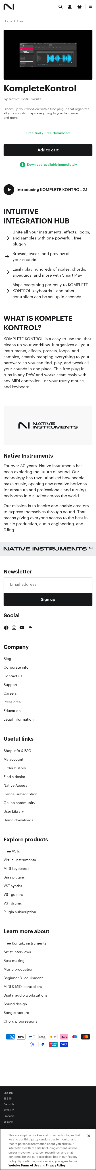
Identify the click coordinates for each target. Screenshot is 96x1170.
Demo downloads (18, 820)
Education (12, 710)
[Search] (60, 7)
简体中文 (9, 1110)
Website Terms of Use (23, 1165)
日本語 (8, 1098)
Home (8, 21)
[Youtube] (22, 627)
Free (20, 21)
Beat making (14, 960)
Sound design (15, 1004)
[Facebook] (6, 627)
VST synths (13, 886)
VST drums (13, 903)
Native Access (15, 785)
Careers (10, 693)
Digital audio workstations (26, 995)
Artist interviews (17, 952)
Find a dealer (14, 776)
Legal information (19, 719)
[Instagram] (14, 627)
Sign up (48, 599)
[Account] (70, 7)
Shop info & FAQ (17, 750)
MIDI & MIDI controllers (23, 986)
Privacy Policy (55, 1165)
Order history (15, 768)
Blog (7, 658)
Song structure (16, 1012)
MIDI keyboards (16, 868)
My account (13, 759)
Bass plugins (14, 877)
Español (8, 1121)
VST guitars (13, 894)
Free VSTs (12, 851)
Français (9, 1116)
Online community (19, 802)
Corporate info (16, 667)
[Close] (89, 1136)
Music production (18, 969)
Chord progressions (20, 1021)
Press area (12, 702)
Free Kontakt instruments (25, 943)
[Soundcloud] (30, 627)
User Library (14, 811)
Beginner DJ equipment (23, 978)
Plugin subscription (20, 912)
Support (10, 684)
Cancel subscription (21, 794)
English (8, 1093)
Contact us (13, 676)
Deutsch (9, 1104)
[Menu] (91, 7)
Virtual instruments (20, 860)
